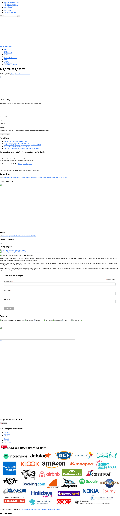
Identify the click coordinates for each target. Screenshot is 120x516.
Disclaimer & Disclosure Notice (50, 509)
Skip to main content (10, 4)
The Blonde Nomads (6, 46)
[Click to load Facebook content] (1, 243)
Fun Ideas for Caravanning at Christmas (16, 141)
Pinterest (6, 439)
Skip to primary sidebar (11, 5)
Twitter (6, 435)
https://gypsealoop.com (25, 164)
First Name (7, 290)
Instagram (7, 434)
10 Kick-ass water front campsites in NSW (16, 146)
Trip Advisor (7, 442)
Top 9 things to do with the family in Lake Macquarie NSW (21, 148)
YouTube (6, 440)
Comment (3, 117)
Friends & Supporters (10, 12)
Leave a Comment (24, 74)
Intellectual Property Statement (31, 509)
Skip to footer (8, 7)
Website (2, 127)
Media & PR (7, 10)
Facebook (7, 432)
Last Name (7, 299)
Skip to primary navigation (12, 2)
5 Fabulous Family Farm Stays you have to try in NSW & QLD (22, 145)
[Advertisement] (60, 31)
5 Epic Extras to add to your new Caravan (16, 143)
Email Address (8, 281)
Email (2, 123)
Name (2, 120)
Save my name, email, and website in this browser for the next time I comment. (25, 130)
